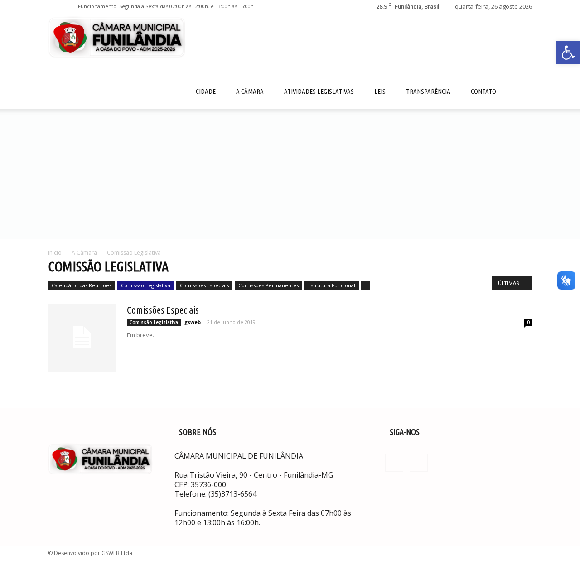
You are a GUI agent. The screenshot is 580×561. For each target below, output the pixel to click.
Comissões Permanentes (268, 285)
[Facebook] (55, 6)
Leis (380, 91)
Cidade (206, 91)
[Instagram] (70, 6)
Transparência (428, 91)
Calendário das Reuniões (81, 285)
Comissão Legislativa (145, 285)
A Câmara (250, 91)
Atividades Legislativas (319, 91)
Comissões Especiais (204, 285)
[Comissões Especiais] (82, 338)
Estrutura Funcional (331, 285)
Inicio (55, 252)
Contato (483, 91)
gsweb (192, 322)
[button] (568, 52)
